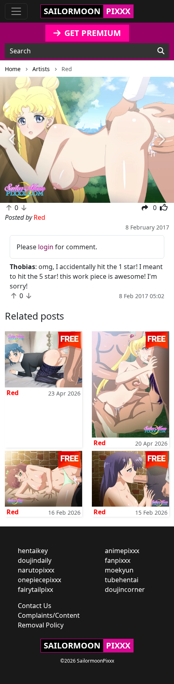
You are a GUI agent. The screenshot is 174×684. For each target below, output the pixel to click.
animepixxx (122, 550)
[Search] (161, 51)
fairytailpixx (35, 589)
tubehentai (121, 579)
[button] (13, 140)
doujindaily (34, 560)
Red (12, 392)
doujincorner (125, 589)
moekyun (119, 570)
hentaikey (33, 550)
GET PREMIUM (91, 32)
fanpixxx (117, 560)
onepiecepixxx (39, 579)
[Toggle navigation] (16, 11)
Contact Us (34, 605)
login (45, 246)
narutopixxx (36, 570)
